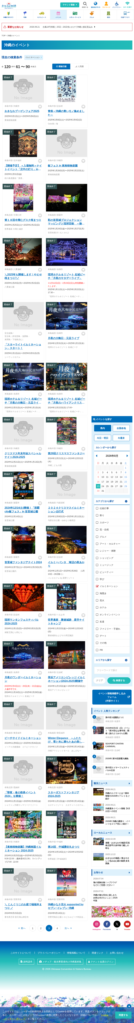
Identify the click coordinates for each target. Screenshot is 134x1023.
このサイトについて (20, 953)
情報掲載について (76, 953)
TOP (3, 36)
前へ (23, 928)
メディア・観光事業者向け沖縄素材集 (61, 961)
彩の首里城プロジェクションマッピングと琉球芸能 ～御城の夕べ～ (66, 224)
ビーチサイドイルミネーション (23, 738)
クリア (99, 680)
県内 (102, 428)
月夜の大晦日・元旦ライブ (63, 338)
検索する (120, 680)
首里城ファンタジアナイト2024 (23, 562)
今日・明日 (102, 438)
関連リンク (97, 953)
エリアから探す (104, 660)
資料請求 (27, 961)
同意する (123, 1015)
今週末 (121, 438)
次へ (67, 928)
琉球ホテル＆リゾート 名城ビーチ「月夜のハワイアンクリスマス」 (66, 402)
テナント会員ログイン (102, 961)
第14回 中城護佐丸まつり (64, 846)
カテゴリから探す (105, 501)
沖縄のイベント (13, 36)
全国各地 (121, 428)
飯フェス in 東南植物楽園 (63, 165)
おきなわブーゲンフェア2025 (22, 111)
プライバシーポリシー (49, 953)
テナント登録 (69, 5)
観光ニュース (101, 783)
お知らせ (98, 872)
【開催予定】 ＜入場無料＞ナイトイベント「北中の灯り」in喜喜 (23, 169)
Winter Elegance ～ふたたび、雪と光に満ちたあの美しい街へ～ (66, 742)
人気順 (81, 66)
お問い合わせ (117, 953)
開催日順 (63, 66)
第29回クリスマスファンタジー (66, 453)
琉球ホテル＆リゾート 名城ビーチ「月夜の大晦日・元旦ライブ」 (23, 402)
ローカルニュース (103, 832)
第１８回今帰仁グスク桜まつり (23, 220)
